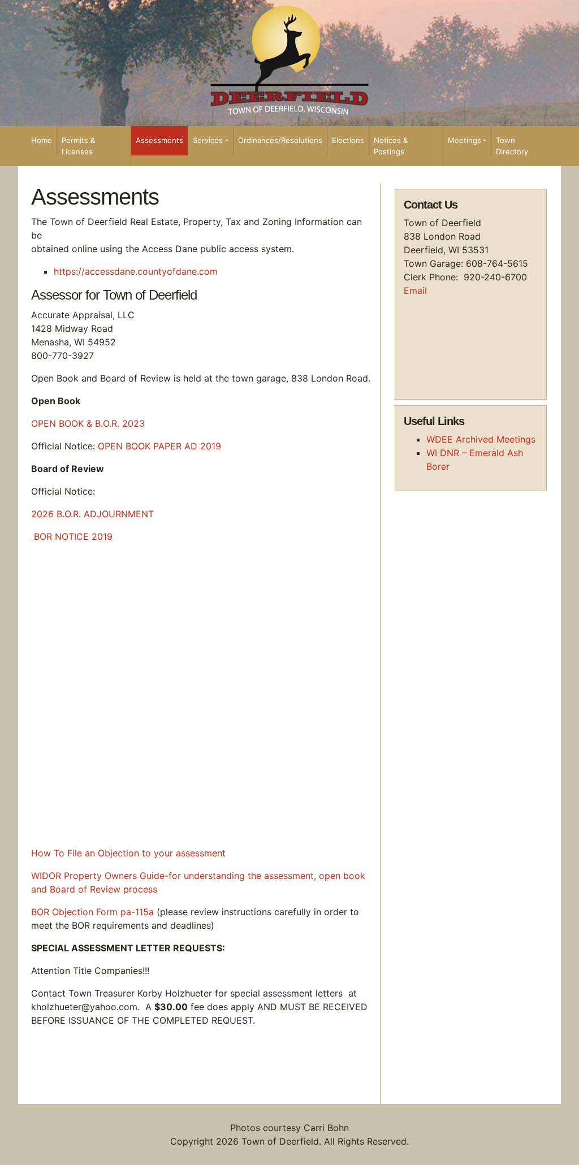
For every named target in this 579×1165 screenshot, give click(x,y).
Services (208, 140)
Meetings (464, 140)
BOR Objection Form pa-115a (92, 911)
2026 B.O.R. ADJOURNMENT (92, 513)
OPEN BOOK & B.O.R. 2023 (88, 423)
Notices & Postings (391, 146)
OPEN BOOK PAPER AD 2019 (159, 446)
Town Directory (512, 146)
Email (415, 290)
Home (41, 140)
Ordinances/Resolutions (280, 140)
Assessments (159, 140)
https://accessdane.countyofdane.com (136, 271)
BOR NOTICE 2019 (73, 536)
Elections (348, 140)
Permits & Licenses (78, 146)
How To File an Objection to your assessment (128, 853)
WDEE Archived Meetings (480, 439)
